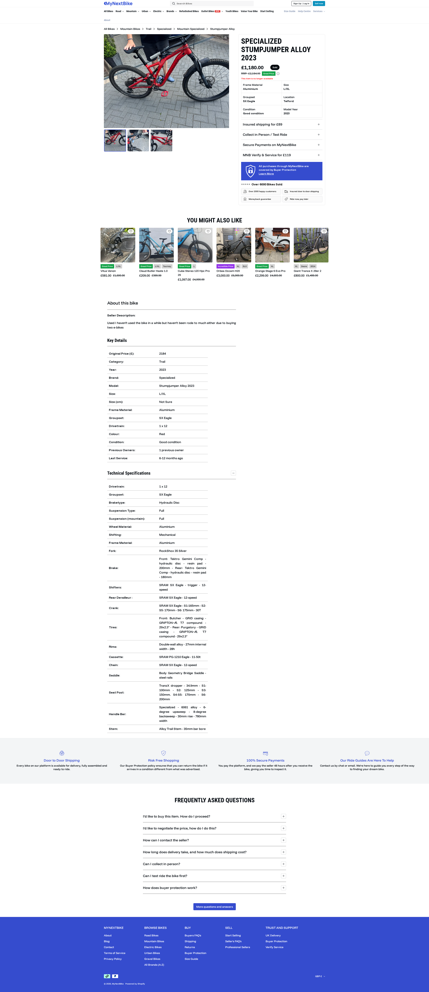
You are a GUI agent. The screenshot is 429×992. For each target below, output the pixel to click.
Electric (157, 11)
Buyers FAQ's (193, 935)
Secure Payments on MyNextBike (269, 145)
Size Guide (289, 11)
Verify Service (274, 947)
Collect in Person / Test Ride (265, 134)
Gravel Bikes (152, 958)
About (107, 20)
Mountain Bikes (130, 29)
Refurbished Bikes (189, 11)
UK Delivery (273, 935)
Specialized (163, 29)
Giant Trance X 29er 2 (307, 271)
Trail (148, 29)
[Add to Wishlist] (131, 231)
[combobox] (212, 3)
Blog (107, 941)
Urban (145, 11)
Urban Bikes (152, 953)
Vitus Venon (108, 271)
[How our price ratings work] (278, 73)
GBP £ (318, 976)
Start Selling (267, 11)
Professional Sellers (237, 947)
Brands (171, 11)
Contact (109, 947)
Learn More (266, 173)
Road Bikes (151, 935)
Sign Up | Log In (301, 3)
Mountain (131, 11)
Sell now (319, 3)
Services (318, 11)
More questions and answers (214, 906)
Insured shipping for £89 (262, 124)
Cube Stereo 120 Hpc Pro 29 (194, 273)
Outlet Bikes (210, 11)
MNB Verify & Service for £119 (267, 155)
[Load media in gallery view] (115, 140)
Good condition (253, 113)
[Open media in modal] (225, 37)
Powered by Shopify (135, 983)
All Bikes (108, 11)
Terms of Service (114, 953)
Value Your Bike (249, 11)
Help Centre (304, 11)
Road (119, 11)
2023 (287, 113)
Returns (190, 947)
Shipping (190, 941)
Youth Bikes (232, 11)
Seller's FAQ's (233, 941)
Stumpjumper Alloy (222, 29)
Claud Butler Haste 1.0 (153, 271)
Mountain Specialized (190, 29)
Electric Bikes (153, 947)
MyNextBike (118, 983)
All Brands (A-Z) (154, 964)
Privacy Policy (113, 958)
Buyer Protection (195, 953)
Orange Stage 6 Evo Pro (270, 271)
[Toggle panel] (233, 473)
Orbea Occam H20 (228, 271)
